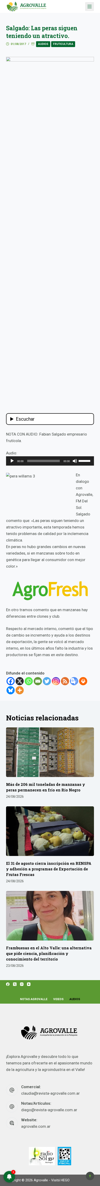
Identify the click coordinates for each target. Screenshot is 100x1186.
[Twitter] (47, 681)
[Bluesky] (11, 690)
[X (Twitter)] (15, 984)
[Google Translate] (74, 681)
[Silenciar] (75, 461)
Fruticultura (63, 44)
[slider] (85, 460)
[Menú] (89, 6)
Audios (43, 44)
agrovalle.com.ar (35, 1126)
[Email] (38, 681)
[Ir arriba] (90, 1176)
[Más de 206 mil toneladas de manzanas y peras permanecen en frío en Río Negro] (50, 752)
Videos (58, 999)
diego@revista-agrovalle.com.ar (49, 1110)
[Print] (83, 681)
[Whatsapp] (29, 681)
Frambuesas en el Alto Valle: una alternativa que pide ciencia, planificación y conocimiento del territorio (49, 953)
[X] (20, 681)
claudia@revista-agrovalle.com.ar (50, 1093)
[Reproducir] (12, 461)
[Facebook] (11, 681)
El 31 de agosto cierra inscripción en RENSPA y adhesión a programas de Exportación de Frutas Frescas (48, 869)
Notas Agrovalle (33, 999)
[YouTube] (28, 984)
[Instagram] (56, 681)
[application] (50, 461)
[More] (20, 690)
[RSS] (65, 681)
